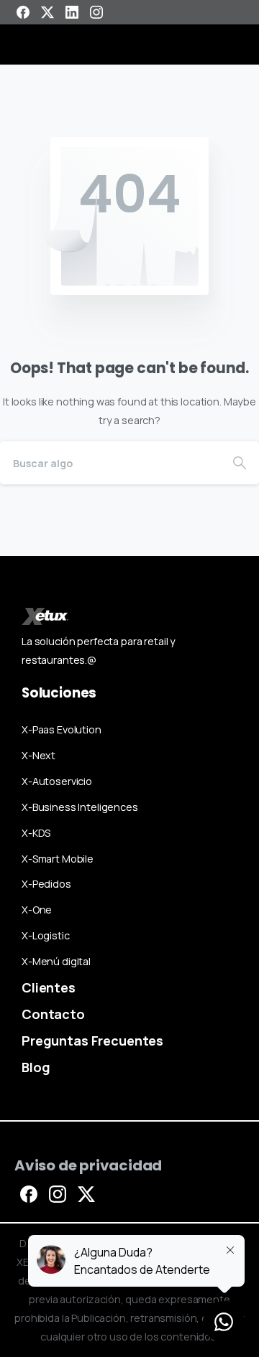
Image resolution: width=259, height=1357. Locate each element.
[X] (47, 12)
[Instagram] (96, 12)
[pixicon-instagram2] (57, 1193)
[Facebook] (23, 12)
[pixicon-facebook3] (28, 1193)
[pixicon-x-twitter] (86, 1193)
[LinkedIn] (72, 12)
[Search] (239, 462)
